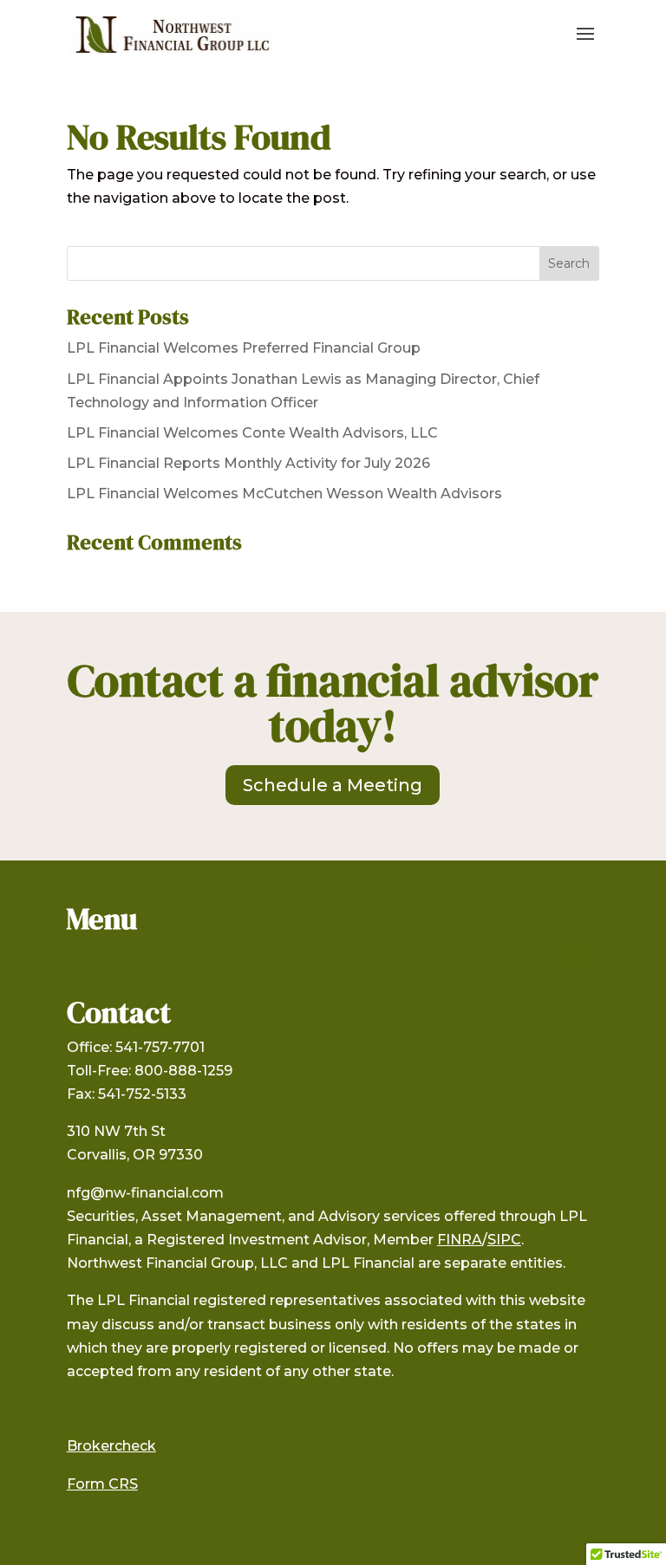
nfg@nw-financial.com (145, 1193)
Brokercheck (111, 1446)
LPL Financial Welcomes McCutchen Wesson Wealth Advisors (284, 493)
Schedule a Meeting (332, 785)
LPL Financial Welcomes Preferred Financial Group (244, 348)
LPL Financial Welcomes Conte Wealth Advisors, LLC (252, 433)
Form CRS (102, 1484)
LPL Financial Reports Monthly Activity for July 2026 (248, 463)
